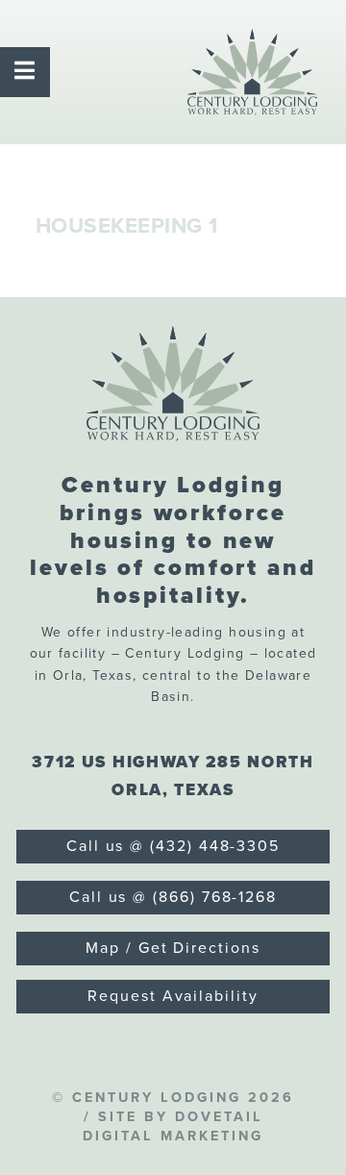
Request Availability (172, 996)
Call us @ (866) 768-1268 (173, 897)
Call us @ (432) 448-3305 (173, 846)
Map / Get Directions (173, 948)
